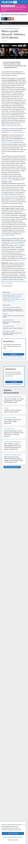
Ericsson (19, 295)
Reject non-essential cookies (12, 837)
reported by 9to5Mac (8, 235)
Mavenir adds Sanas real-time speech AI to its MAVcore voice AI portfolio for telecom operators (13, 433)
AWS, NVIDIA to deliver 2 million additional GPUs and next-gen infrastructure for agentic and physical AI (12, 446)
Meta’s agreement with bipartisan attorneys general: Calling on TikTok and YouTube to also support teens (13, 459)
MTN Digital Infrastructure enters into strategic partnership (12, 333)
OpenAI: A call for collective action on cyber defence (12, 411)
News (9, 298)
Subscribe (14, 354)
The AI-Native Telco (8, 320)
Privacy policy (20, 356)
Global (8, 296)
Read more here (21, 260)
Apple (22, 294)
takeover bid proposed (16, 244)
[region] (13, 833)
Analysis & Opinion (15, 294)
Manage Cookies (13, 839)
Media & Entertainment (16, 296)
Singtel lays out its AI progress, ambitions (13, 328)
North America (14, 298)
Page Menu (5, 23)
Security (5, 313)
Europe (4, 296)
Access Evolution (7, 294)
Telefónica (9, 300)
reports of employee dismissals (16, 132)
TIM (14, 300)
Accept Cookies (13, 833)
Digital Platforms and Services (10, 28)
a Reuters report (7, 180)
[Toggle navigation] (25, 2)
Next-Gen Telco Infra (9, 331)
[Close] (24, 824)
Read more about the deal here (13, 125)
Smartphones (6, 299)
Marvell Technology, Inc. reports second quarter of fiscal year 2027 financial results (13, 310)
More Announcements (11, 467)
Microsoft (5, 298)
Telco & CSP (12, 299)
